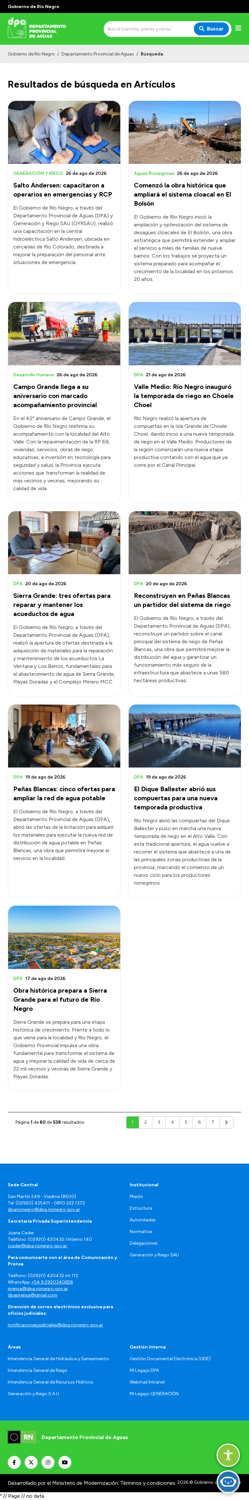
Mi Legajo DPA (144, 1370)
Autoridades (143, 1220)
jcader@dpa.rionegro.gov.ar (38, 1246)
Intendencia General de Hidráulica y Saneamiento (58, 1358)
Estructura (141, 1208)
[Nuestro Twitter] (31, 1462)
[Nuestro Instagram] (48, 1462)
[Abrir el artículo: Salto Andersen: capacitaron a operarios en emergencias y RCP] (64, 132)
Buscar (215, 29)
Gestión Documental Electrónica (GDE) (170, 1358)
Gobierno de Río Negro (31, 54)
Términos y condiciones (147, 1483)
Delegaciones (144, 1243)
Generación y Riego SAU (154, 1255)
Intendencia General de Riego (37, 1370)
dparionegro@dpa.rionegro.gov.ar (44, 1209)
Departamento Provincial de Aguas (98, 54)
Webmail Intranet (147, 1382)
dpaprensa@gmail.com (32, 1295)
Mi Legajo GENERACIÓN (154, 1394)
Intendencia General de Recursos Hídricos (50, 1382)
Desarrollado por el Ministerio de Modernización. (63, 1483)
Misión (136, 1196)
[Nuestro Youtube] (64, 1462)
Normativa (141, 1231)
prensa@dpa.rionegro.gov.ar (38, 1288)
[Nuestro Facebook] (14, 1462)
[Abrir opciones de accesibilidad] (228, 1455)
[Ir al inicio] (54, 29)
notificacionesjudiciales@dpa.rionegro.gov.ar (55, 1325)
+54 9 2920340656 (52, 1282)
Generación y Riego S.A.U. (34, 1394)
